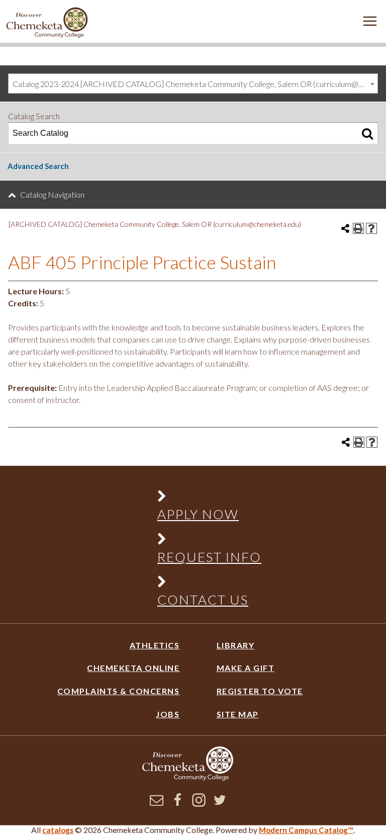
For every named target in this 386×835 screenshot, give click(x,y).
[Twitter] (220, 803)
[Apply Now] (204, 498)
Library (236, 645)
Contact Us (202, 600)
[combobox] (193, 83)
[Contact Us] (204, 583)
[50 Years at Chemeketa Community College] (47, 23)
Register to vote (260, 691)
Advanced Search (38, 166)
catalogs (57, 829)
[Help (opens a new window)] (371, 228)
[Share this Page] (345, 228)
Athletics (154, 645)
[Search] (367, 133)
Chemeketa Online (133, 668)
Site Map (238, 714)
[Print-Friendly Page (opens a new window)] (358, 228)
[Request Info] (204, 541)
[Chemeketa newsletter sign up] (156, 803)
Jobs (167, 714)
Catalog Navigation (52, 194)
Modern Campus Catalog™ (306, 829)
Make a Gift (246, 668)
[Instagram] (199, 803)
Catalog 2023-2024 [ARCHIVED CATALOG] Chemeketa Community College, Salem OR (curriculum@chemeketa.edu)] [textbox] (195, 84)
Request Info (209, 557)
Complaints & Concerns (118, 691)
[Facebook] (177, 803)
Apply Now (198, 514)
